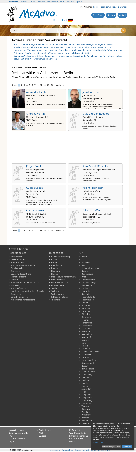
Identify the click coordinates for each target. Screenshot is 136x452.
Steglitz (84, 383)
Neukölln (85, 348)
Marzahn (85, 340)
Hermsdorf (86, 308)
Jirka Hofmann (91, 92)
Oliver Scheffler (91, 210)
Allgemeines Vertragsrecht (23, 299)
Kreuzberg (86, 317)
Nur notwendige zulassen (111, 447)
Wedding (85, 412)
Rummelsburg (87, 368)
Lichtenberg (86, 322)
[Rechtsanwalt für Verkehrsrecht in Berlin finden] (38, 13)
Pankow (85, 357)
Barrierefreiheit (82, 450)
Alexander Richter (37, 92)
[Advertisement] (68, 148)
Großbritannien (52, 2)
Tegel (83, 391)
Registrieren (105, 7)
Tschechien (70, 2)
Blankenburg (87, 274)
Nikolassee (86, 354)
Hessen (54, 274)
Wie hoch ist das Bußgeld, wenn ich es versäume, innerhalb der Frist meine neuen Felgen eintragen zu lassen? (63, 44)
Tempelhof (86, 394)
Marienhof (86, 337)
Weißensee (86, 414)
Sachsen (55, 291)
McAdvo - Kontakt (17, 438)
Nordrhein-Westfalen (60, 282)
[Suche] (123, 30)
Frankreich (41, 2)
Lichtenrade (86, 325)
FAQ (10, 436)
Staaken (85, 380)
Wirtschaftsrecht (18, 288)
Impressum (55, 450)
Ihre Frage (98, 15)
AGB (41, 433)
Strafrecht (15, 271)
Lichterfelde (86, 328)
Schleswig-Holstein (59, 297)
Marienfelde (86, 334)
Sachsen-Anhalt (58, 294)
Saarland (55, 288)
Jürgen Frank (34, 166)
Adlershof (85, 262)
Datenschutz (67, 450)
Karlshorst (86, 311)
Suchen (111, 15)
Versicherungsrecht (19, 297)
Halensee (85, 305)
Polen (62, 2)
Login (95, 7)
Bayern (54, 259)
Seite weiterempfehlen (19, 433)
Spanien (79, 2)
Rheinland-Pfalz (58, 285)
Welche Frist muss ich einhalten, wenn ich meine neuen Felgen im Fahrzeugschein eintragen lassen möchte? (63, 47)
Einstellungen (98, 442)
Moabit (84, 345)
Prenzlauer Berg (88, 360)
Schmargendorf (88, 371)
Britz (83, 276)
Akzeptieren (127, 447)
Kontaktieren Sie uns (100, 450)
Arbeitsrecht (16, 256)
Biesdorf (85, 271)
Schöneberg (86, 374)
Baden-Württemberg (60, 256)
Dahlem (85, 288)
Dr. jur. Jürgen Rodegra (95, 113)
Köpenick (85, 314)
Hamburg (55, 271)
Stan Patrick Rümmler (95, 166)
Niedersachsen (58, 279)
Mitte (83, 343)
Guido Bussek (34, 187)
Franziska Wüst (35, 210)
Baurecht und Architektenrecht (25, 282)
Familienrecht (17, 268)
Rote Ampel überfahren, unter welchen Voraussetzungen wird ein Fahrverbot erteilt (51, 53)
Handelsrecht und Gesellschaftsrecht (27, 291)
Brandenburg (57, 265)
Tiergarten (86, 403)
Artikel (122, 15)
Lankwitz (85, 320)
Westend (85, 417)
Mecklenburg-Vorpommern (63, 276)
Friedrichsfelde (88, 297)
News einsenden (119, 7)
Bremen (54, 268)
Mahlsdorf (86, 331)
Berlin (84, 256)
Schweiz (32, 2)
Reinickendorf (87, 363)
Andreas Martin (35, 113)
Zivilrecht (15, 285)
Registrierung (45, 430)
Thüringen (55, 299)
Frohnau (85, 302)
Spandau (85, 377)
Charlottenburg (88, 279)
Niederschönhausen (90, 351)
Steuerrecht (16, 294)
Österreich (24, 2)
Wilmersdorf (87, 420)
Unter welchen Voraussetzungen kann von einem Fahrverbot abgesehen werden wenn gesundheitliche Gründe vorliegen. (68, 50)
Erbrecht (14, 279)
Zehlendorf (86, 423)
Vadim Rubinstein (92, 187)
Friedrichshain (87, 299)
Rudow (84, 366)
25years (42, 436)
